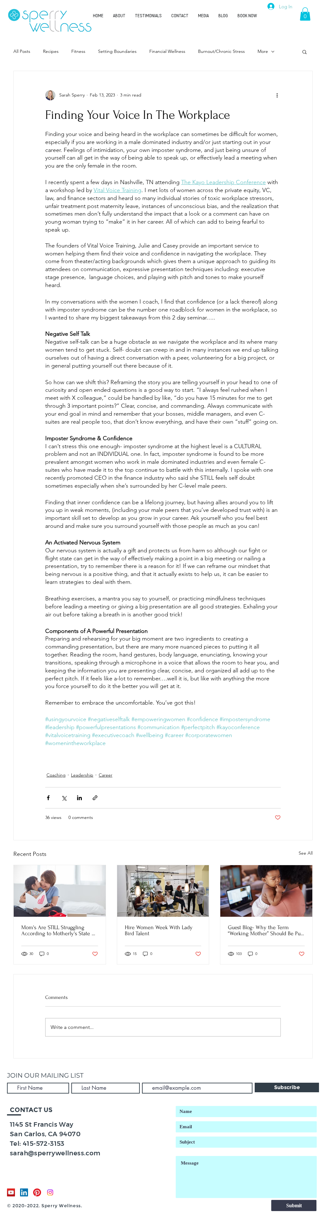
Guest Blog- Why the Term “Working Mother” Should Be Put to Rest (265, 930)
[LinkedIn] (24, 1192)
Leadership (82, 775)
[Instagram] (50, 1192)
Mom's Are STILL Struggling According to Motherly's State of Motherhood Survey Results (58, 930)
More (263, 51)
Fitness (78, 51)
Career (105, 775)
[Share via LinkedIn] (79, 798)
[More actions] (277, 95)
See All (306, 853)
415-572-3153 (44, 1143)
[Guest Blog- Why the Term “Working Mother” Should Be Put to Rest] (266, 891)
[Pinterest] (37, 1192)
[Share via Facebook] (48, 798)
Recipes (51, 51)
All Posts (21, 51)
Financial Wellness (167, 51)
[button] (305, 14)
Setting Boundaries (117, 51)
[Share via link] (95, 798)
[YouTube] (11, 1192)
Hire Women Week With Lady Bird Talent (159, 930)
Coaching (56, 775)
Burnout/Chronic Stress (221, 51)
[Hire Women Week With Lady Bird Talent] (163, 891)
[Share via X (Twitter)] (64, 798)
